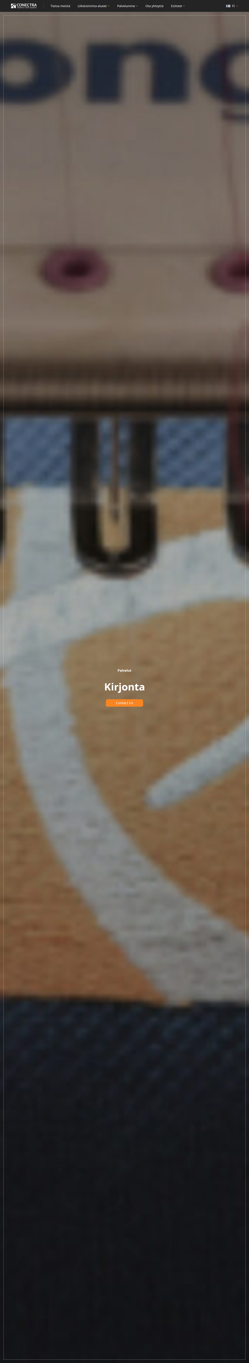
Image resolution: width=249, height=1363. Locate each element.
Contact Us (124, 703)
